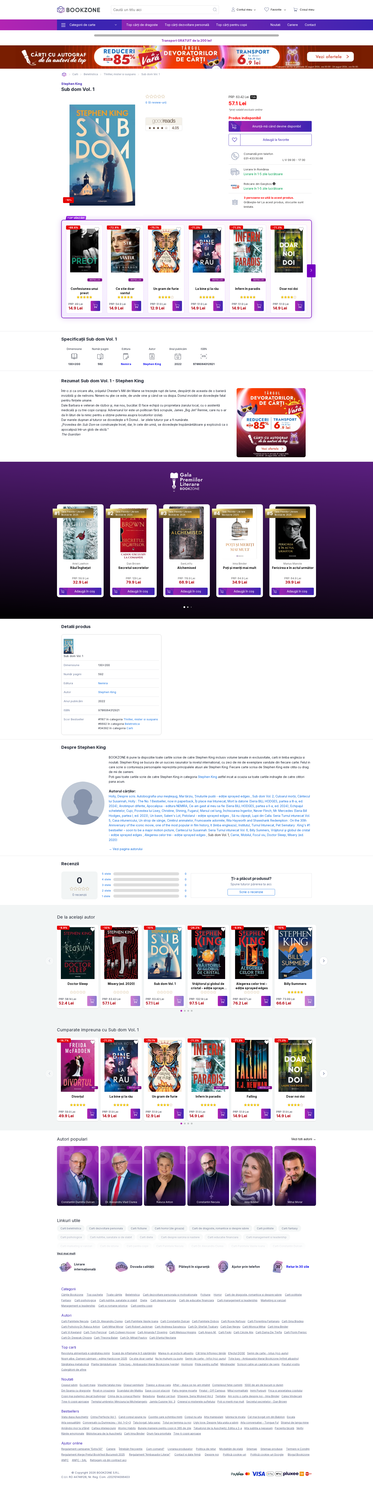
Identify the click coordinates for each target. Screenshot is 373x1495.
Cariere (292, 25)
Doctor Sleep (277, 835)
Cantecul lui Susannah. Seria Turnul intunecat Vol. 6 (213, 830)
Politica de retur (206, 1449)
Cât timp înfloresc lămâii (211, 1353)
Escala (291, 1417)
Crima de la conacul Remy (124, 1396)
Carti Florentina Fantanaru (264, 1321)
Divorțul (78, 1096)
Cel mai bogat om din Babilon (266, 1417)
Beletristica (132, 723)
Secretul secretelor (133, 568)
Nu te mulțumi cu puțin (169, 1358)
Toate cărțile (114, 1294)
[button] (311, 270)
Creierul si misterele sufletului (196, 1401)
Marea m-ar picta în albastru (175, 1353)
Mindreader (227, 1364)
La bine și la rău (207, 288)
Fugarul (194, 811)
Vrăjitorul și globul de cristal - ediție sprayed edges (208, 988)
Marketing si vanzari (273, 1300)
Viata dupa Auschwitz (74, 1417)
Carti (129, 728)
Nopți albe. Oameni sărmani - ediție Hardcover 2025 (94, 1358)
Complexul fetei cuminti (227, 1385)
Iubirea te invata (235, 1417)
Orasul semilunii (133, 1385)
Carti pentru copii (137, 1246)
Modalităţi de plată (231, 1449)
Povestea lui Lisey (148, 811)
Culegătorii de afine (73, 1369)
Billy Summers (260, 830)
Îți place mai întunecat (211, 801)
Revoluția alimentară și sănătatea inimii (85, 1353)
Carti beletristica (70, 1228)
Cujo (130, 811)
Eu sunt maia (87, 1385)
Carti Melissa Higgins (182, 1332)
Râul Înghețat (80, 568)
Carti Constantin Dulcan (287, 1246)
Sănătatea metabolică (75, 1364)
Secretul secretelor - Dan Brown (266, 1401)
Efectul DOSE (236, 1353)
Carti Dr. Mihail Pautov (133, 1337)
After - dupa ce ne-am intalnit (191, 1385)
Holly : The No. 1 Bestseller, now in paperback (161, 801)
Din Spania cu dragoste (76, 1390)
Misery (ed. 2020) (121, 984)
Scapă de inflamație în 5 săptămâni (134, 1353)
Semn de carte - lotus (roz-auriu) (267, 1353)
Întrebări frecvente (130, 1449)
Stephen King (71, 84)
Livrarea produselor (180, 1449)
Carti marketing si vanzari (76, 1246)
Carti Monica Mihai (254, 1326)
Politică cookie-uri (234, 1454)
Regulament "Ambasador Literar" (149, 1454)
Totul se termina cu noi (177, 1422)
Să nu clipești (242, 815)
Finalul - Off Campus (212, 1390)
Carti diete (146, 1237)
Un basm (157, 815)
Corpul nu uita (193, 1417)
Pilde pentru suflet (206, 1364)
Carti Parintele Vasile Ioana (248, 1246)
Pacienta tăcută (284, 1428)
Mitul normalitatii (238, 1390)
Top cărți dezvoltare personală (187, 25)
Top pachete (95, 1294)
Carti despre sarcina (163, 1300)
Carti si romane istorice (113, 1305)
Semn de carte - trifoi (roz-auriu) (205, 1358)
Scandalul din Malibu (130, 1390)
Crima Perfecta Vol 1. (103, 1417)
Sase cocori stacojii (157, 1390)
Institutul (245, 825)
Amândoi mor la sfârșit (75, 1428)
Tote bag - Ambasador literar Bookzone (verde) (149, 1364)
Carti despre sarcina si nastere (180, 1237)
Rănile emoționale (72, 1433)
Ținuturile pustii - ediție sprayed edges (223, 796)
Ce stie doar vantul (141, 1358)
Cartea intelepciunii (104, 1428)
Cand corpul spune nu (132, 1417)
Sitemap (252, 1449)
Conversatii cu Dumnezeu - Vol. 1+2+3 (107, 1422)
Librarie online (64, 74)
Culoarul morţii (286, 796)
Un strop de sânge (153, 820)
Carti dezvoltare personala (106, 1228)
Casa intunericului (125, 820)
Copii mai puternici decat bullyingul (83, 1396)
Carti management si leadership (266, 1237)
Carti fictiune (139, 1228)
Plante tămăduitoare (104, 1364)
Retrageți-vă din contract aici (108, 1460)
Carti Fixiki (224, 1332)
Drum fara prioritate (159, 1433)
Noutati (275, 25)
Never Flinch (263, 811)
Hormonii (187, 1364)
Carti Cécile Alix (243, 1332)
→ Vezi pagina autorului (125, 849)
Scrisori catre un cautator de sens (258, 1364)
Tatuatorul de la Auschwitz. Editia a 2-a (217, 1428)
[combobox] (158, 9)
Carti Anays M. (207, 1332)
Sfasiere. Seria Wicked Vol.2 (195, 1396)
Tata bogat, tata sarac (146, 1422)
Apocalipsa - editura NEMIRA (168, 806)
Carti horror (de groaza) (169, 1228)
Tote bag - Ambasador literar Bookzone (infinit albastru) (263, 1358)
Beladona (149, 1396)
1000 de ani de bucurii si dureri (264, 1385)
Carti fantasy (290, 1228)
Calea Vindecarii (291, 1396)
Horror (218, 1294)
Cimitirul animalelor (181, 820)
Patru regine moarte (184, 1390)
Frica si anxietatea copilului (285, 1390)
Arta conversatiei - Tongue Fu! (259, 1422)
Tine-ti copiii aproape (75, 1401)
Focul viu (260, 835)
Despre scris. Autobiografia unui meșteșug (148, 796)
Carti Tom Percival (95, 1332)
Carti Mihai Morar (112, 1326)
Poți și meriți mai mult (239, 568)
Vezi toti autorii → (303, 1139)
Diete (143, 1300)
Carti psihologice (71, 1237)
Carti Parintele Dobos (205, 1321)
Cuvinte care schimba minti (165, 1417)
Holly (113, 796)
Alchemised (186, 568)
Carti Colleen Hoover (122, 1332)
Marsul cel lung (211, 811)
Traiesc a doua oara (158, 1385)
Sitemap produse (272, 1449)
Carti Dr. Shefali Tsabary (203, 1326)
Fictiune (205, 1294)
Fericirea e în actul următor (293, 568)
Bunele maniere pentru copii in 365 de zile (164, 1428)
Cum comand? (155, 1449)
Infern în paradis (247, 288)
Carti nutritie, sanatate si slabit (118, 1300)
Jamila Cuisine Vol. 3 (162, 1401)
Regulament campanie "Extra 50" (82, 1449)
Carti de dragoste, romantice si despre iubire (220, 1228)
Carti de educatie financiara (196, 1300)
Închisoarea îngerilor (238, 811)
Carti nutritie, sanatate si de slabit (111, 1237)
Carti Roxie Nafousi (233, 1321)
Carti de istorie (109, 1246)
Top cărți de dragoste (142, 25)
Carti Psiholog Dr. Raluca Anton (80, 1326)
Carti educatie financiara (223, 1237)
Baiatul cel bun (166, 1396)
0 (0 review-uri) (155, 102)
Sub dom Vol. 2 (263, 796)
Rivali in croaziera (104, 1390)
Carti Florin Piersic (295, 1332)
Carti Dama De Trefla (269, 1332)
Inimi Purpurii (258, 1390)
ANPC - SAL (79, 1460)
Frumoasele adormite (210, 820)
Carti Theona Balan (106, 1337)
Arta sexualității (71, 1422)
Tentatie (220, 1396)
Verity (299, 1428)
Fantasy (66, 1300)
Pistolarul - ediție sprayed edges (207, 815)
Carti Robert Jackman (139, 1326)
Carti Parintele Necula (169, 1246)
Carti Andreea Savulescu (170, 1326)
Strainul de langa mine (295, 1422)
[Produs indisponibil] (92, 1001)
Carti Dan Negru (230, 1326)
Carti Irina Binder (278, 1326)
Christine (169, 811)
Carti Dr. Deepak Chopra (76, 1337)
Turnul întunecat (263, 825)
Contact (310, 25)
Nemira (126, 364)
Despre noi (212, 1454)
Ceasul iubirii (69, 1385)
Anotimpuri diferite (133, 806)
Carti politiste (265, 1228)
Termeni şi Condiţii (298, 1449)
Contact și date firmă (187, 1454)
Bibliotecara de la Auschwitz (104, 1433)
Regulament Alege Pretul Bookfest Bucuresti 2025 (93, 1454)
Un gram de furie (166, 288)
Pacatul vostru (291, 1364)
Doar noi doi (289, 288)
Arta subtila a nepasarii (258, 1428)
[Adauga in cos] (95, 306)
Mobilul (247, 835)
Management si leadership (78, 1305)
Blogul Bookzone (299, 1454)
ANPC (65, 1460)
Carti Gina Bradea (292, 1321)
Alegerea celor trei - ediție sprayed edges (176, 835)
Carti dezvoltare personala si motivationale (170, 1294)
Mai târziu (186, 796)
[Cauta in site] (215, 9)
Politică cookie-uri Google (267, 1454)
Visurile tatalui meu (109, 1385)
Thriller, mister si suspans (140, 719)
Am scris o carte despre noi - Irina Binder (253, 1396)
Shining (182, 811)
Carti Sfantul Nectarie (162, 1337)
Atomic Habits (127, 1428)
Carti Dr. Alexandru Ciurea (207, 1246)
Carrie (236, 835)
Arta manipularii (213, 1417)
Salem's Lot (173, 815)
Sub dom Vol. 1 (165, 984)
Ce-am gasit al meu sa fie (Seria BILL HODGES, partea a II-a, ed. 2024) (239, 806)
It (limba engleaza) (224, 825)
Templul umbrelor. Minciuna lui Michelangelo (119, 1401)
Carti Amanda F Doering (152, 1332)
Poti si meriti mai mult (230, 1401)
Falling (252, 1096)
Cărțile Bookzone (72, 1294)
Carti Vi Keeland (71, 1332)
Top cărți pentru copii (231, 25)
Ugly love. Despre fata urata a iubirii (215, 1422)
